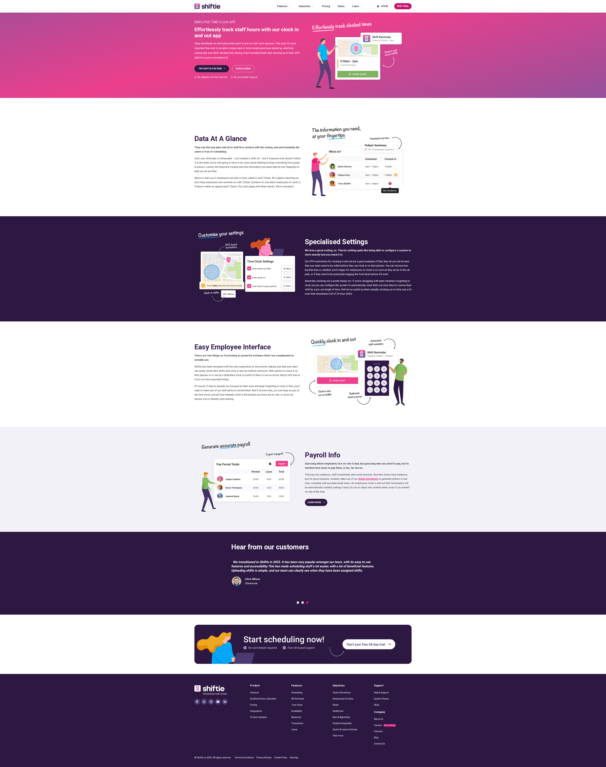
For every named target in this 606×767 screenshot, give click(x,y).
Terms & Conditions (244, 757)
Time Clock (296, 705)
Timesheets (297, 723)
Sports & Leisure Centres (345, 729)
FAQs (376, 705)
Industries (304, 6)
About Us (378, 719)
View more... (339, 735)
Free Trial (403, 6)
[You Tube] (218, 702)
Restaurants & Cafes (343, 698)
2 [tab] (303, 603)
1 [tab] (298, 603)
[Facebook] (197, 702)
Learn (355, 6)
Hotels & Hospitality (342, 723)
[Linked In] (225, 702)
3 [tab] (307, 603)
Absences (296, 717)
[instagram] (211, 702)
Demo (341, 6)
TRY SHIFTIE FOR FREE (210, 68)
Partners (378, 731)
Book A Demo (243, 68)
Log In (384, 6)
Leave (294, 729)
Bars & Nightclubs (341, 717)
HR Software (297, 698)
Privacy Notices (264, 757)
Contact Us (379, 743)
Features (282, 6)
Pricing (326, 6)
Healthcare (338, 711)
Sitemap (294, 757)
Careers (384, 725)
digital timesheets (368, 478)
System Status (381, 698)
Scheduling (296, 692)
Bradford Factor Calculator (263, 698)
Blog (376, 737)
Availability (296, 711)
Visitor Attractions (342, 692)
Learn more (314, 502)
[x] (204, 702)
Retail (335, 705)
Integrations (256, 711)
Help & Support (381, 692)
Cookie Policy (280, 757)
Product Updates (258, 717)
